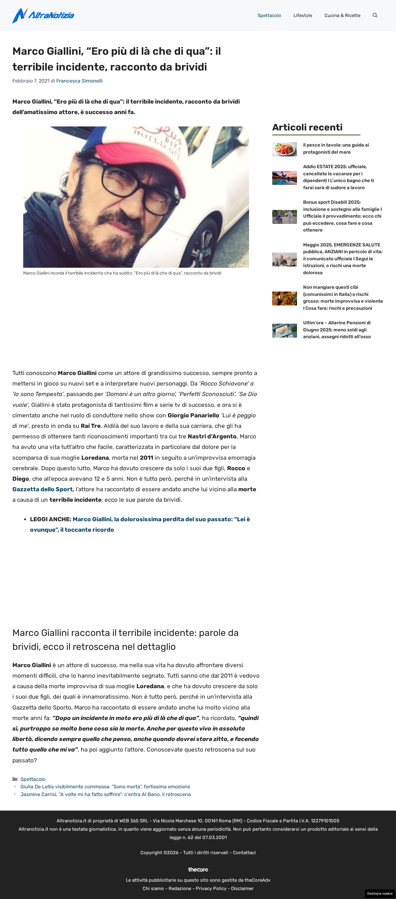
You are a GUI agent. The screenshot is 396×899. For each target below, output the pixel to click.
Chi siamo (153, 888)
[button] (375, 15)
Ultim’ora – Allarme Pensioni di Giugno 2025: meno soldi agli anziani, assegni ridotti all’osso (337, 329)
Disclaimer (242, 888)
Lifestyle (303, 15)
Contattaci (244, 852)
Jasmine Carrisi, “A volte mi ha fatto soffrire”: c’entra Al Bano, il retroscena (105, 794)
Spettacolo (269, 15)
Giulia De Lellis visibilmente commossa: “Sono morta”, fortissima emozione (105, 787)
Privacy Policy (211, 888)
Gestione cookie (380, 894)
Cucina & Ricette (342, 15)
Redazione (180, 888)
